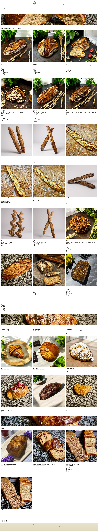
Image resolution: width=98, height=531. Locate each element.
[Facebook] (33, 524)
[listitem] (69, 473)
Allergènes (60, 528)
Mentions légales (54, 525)
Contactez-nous (60, 526)
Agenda (59, 527)
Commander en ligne (61, 525)
